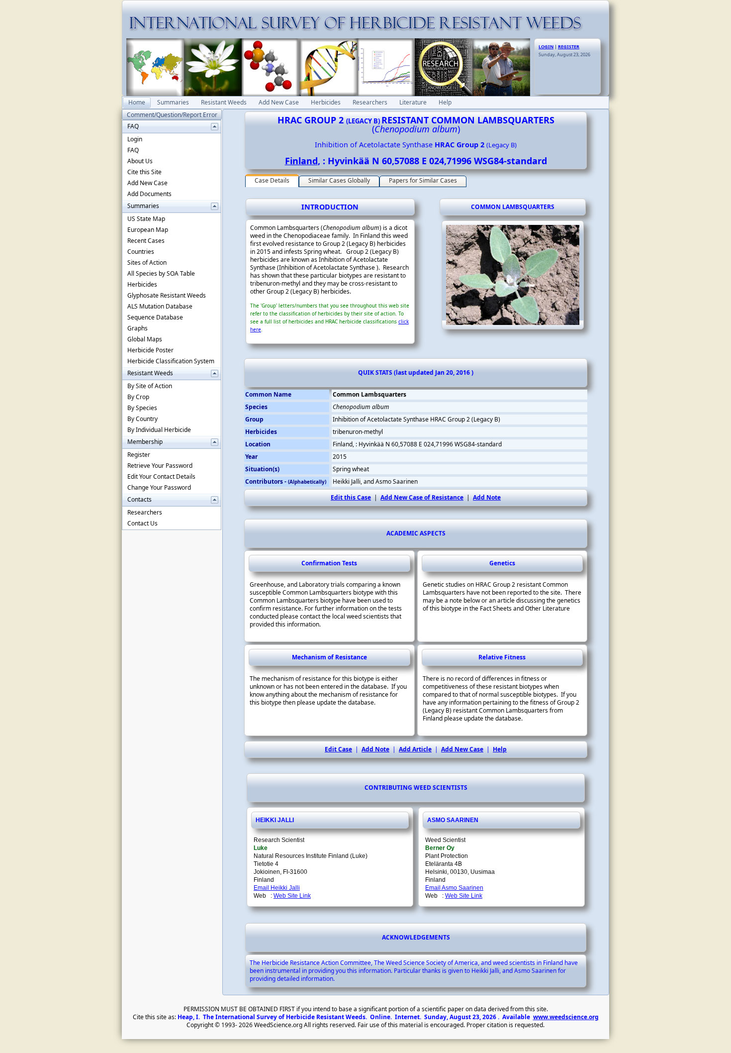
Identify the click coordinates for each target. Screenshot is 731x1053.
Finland (301, 161)
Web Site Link (292, 895)
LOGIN (546, 46)
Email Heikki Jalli (277, 887)
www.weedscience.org (566, 1017)
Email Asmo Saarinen (454, 887)
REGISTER (568, 46)
